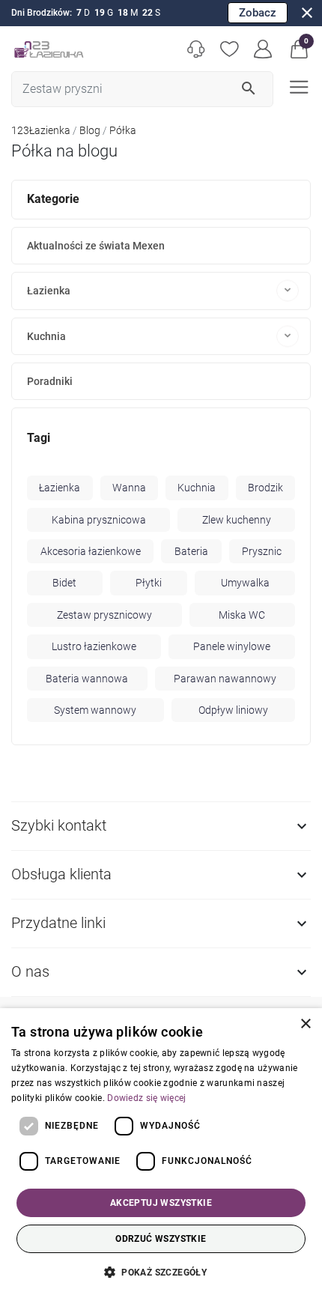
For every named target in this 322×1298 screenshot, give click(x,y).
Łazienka (48, 291)
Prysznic (262, 551)
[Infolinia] (196, 49)
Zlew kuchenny (236, 520)
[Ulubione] (229, 49)
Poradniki (50, 381)
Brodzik (265, 488)
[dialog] (161, 1153)
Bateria (191, 551)
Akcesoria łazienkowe (90, 551)
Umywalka (245, 583)
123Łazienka (40, 130)
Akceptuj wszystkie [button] (161, 1203)
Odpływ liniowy (233, 710)
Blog (89, 130)
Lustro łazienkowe (94, 646)
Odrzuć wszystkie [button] (160, 1239)
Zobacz (257, 12)
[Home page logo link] (48, 49)
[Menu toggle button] (298, 86)
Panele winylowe (231, 646)
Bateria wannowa (87, 679)
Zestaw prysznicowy (104, 615)
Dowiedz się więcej (146, 1098)
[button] (299, 49)
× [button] (305, 1024)
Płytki (149, 583)
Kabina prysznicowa (99, 520)
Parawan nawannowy (225, 679)
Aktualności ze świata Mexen (96, 246)
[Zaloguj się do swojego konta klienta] (263, 49)
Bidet (64, 583)
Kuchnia (46, 336)
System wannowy (95, 710)
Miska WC (242, 615)
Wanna (129, 488)
